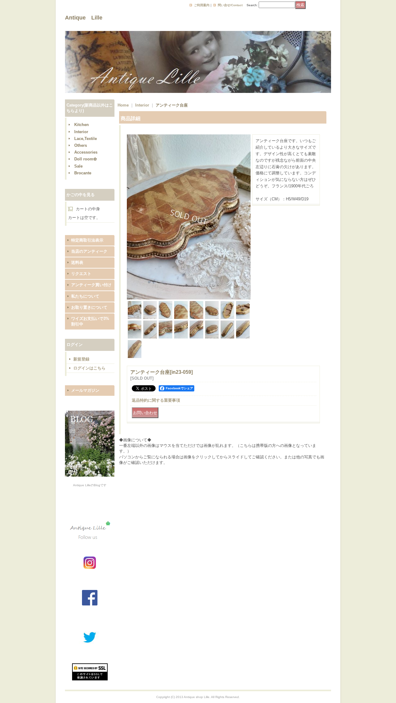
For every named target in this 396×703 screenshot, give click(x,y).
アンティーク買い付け (91, 284)
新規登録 (81, 359)
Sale (78, 166)
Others (80, 145)
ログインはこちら (89, 368)
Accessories (85, 152)
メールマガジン (85, 390)
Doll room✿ (85, 159)
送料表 (77, 262)
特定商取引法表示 (87, 240)
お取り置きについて (89, 307)
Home (123, 105)
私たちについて (85, 296)
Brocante (82, 173)
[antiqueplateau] (189, 298)
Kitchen (81, 124)
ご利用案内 (201, 5)
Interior (81, 131)
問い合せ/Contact (230, 5)
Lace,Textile (85, 138)
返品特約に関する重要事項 (156, 400)
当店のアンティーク (89, 251)
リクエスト (81, 273)
